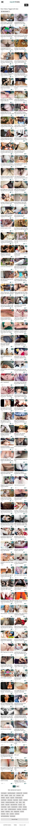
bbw (7, 813)
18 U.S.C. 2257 (22, 825)
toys (17, 802)
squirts (2, 804)
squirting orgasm (11, 793)
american (17, 813)
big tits (20, 800)
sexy (2, 809)
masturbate (3, 806)
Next (18, 786)
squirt (9, 806)
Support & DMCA (7, 825)
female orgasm (18, 797)
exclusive (24, 809)
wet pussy (10, 800)
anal (12, 811)
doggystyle (16, 811)
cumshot (12, 813)
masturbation (14, 806)
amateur (25, 800)
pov (14, 795)
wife (24, 802)
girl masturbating (5, 816)
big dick (12, 797)
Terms (15, 825)
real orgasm (3, 793)
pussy (10, 795)
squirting (19, 809)
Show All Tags (14, 819)
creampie (18, 795)
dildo (2, 795)
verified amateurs (12, 809)
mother (20, 806)
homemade (12, 816)
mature (2, 802)
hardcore (3, 813)
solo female (3, 800)
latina (20, 802)
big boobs (15, 800)
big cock (7, 804)
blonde (2, 811)
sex (24, 804)
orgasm (6, 795)
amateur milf (19, 793)
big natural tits (14, 804)
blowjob (3, 797)
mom (6, 809)
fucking (24, 806)
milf (22, 795)
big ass (7, 797)
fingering (8, 811)
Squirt (15, 2)
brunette (25, 793)
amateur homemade (10, 802)
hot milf (22, 811)
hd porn (20, 804)
